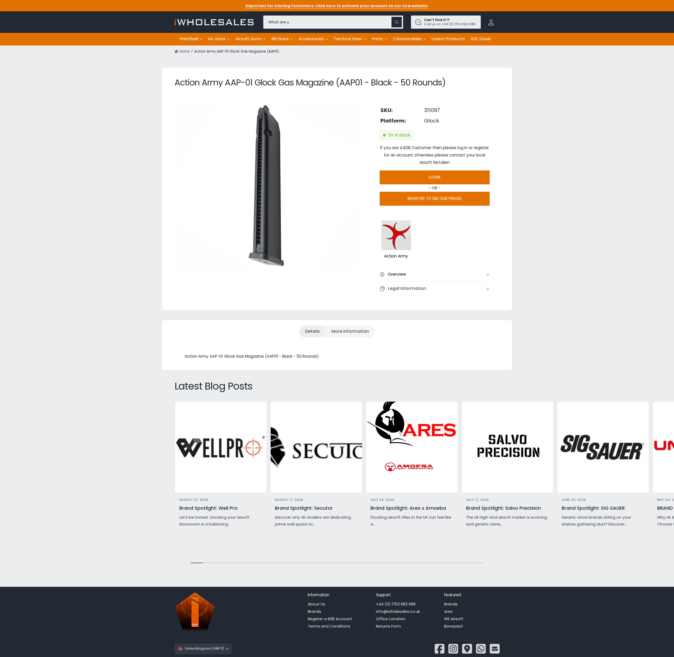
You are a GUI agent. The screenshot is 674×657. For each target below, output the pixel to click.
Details (312, 331)
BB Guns (280, 39)
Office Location (390, 618)
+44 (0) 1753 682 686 (396, 604)
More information (350, 331)
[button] (191, 39)
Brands (314, 611)
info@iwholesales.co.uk (398, 611)
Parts (377, 39)
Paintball (189, 39)
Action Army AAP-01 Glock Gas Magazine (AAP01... (237, 51)
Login (434, 177)
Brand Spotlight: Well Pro (208, 508)
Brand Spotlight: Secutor (304, 508)
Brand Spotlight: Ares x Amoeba (408, 508)
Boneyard (453, 626)
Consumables (407, 39)
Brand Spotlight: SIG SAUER (593, 508)
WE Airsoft (453, 618)
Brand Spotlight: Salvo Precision (503, 508)
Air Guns (217, 39)
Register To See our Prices (435, 198)
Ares (448, 611)
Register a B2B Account (330, 618)
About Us (316, 604)
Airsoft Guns (248, 39)
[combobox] (333, 22)
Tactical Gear (348, 39)
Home (184, 51)
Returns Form (388, 626)
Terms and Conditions (329, 626)
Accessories (311, 39)
